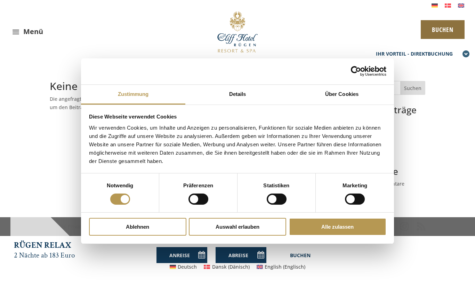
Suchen (412, 88)
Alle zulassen (337, 227)
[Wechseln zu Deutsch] (434, 5)
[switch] (198, 199)
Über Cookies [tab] (342, 94)
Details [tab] (237, 94)
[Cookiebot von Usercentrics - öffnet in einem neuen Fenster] (355, 71)
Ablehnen (137, 227)
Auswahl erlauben (237, 227)
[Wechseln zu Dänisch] (447, 5)
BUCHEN (442, 29)
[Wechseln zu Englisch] (461, 5)
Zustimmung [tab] (133, 94)
